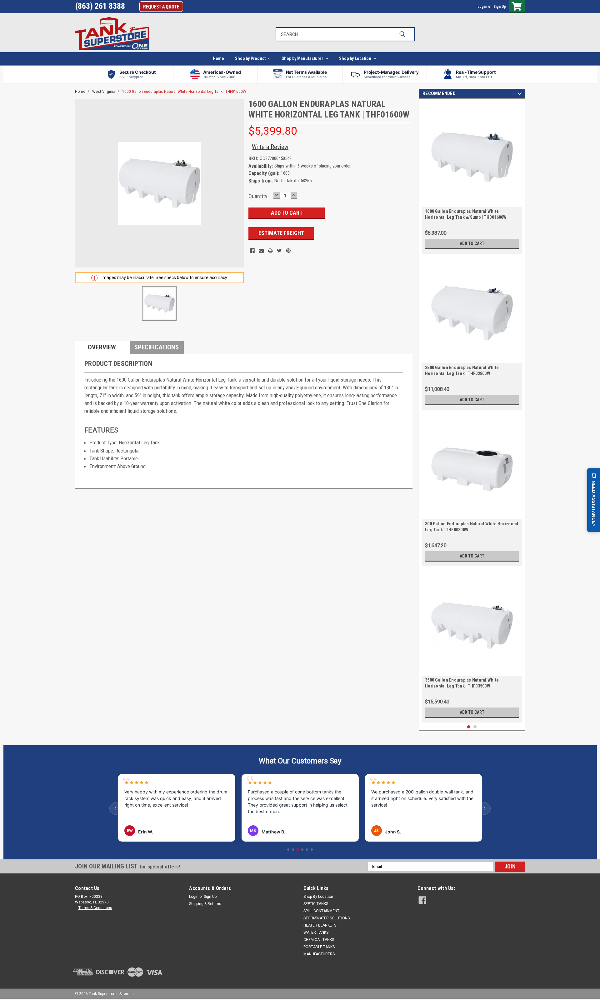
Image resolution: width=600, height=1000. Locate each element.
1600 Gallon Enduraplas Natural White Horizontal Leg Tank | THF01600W (184, 91)
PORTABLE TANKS (319, 947)
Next (519, 94)
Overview (102, 347)
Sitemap (126, 994)
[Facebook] (252, 250)
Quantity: (258, 196)
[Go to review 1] (288, 849)
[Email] (261, 250)
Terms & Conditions (95, 908)
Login (482, 6)
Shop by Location (355, 58)
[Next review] (484, 808)
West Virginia (103, 91)
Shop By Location (318, 896)
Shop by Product (251, 58)
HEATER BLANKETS (319, 925)
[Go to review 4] (302, 849)
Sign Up (499, 6)
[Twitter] (279, 250)
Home (218, 58)
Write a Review (270, 147)
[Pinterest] (288, 250)
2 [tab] (475, 727)
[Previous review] (115, 808)
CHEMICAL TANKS (318, 940)
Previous (514, 94)
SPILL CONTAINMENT (321, 911)
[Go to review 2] (293, 849)
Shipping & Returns (205, 904)
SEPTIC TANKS (315, 904)
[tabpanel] (472, 178)
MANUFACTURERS (319, 954)
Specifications (156, 347)
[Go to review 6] (312, 849)
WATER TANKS (315, 932)
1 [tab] (469, 727)
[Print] (270, 250)
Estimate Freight (281, 233)
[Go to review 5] (307, 849)
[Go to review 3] (297, 849)
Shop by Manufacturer (303, 58)
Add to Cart (472, 243)
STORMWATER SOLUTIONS (326, 918)
